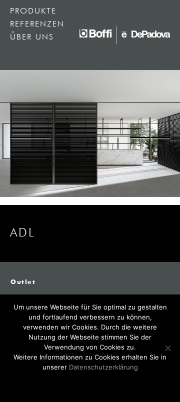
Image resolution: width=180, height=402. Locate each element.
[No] (167, 348)
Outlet (23, 283)
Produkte (33, 12)
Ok (90, 383)
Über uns (32, 38)
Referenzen (37, 24)
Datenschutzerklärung (103, 367)
